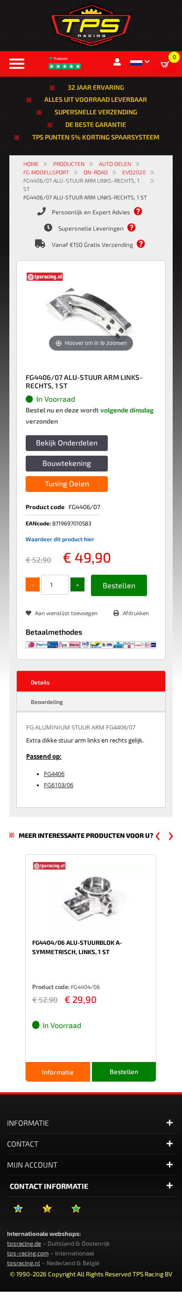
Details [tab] (40, 682)
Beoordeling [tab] (47, 701)
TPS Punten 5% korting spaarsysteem (96, 137)
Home (31, 163)
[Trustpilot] (76, 1211)
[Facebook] (18, 1211)
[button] (139, 62)
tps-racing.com (28, 1253)
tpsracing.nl (23, 1263)
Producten (68, 163)
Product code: (51, 986)
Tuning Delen (67, 483)
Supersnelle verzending (96, 112)
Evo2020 (134, 172)
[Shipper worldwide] (145, 244)
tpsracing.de (24, 1243)
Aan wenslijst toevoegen (66, 613)
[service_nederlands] (142, 211)
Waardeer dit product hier (60, 539)
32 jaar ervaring (96, 87)
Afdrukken (136, 613)
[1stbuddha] (47, 1211)
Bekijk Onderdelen (67, 442)
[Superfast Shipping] (136, 228)
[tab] (91, 681)
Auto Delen (115, 163)
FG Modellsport (46, 172)
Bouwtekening (66, 462)
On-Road (96, 172)
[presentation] (158, 836)
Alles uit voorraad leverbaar (95, 99)
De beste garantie (95, 124)
